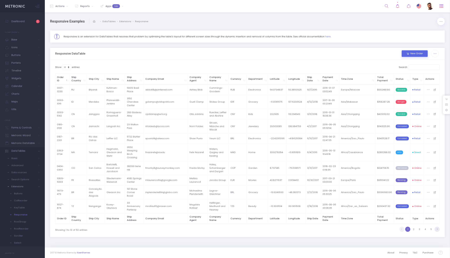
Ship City (94, 79)
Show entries (67, 67)
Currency (235, 79)
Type (415, 79)
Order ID (60, 78)
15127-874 (60, 206)
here (328, 36)
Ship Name (113, 79)
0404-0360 (60, 168)
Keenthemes (83, 252)
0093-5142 (60, 114)
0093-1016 (60, 102)
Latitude (274, 79)
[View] (435, 90)
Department (255, 79)
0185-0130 (60, 126)
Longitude (294, 79)
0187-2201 (60, 138)
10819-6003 (60, 180)
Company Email (154, 79)
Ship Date (310, 78)
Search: (403, 67)
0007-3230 (60, 89)
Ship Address (131, 78)
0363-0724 (60, 152)
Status (399, 79)
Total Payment (382, 78)
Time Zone (347, 79)
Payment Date (328, 78)
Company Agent (195, 78)
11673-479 (60, 192)
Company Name (215, 78)
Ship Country (76, 78)
